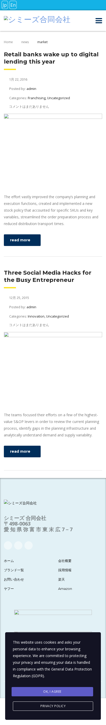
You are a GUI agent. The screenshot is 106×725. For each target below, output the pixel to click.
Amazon (65, 589)
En (13, 5)
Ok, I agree (52, 691)
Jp (5, 5)
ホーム (9, 561)
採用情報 (65, 570)
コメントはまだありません (29, 106)
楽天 (61, 579)
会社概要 (65, 561)
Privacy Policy (53, 706)
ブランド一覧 (14, 570)
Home (8, 42)
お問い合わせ (14, 579)
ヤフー (9, 589)
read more (20, 240)
